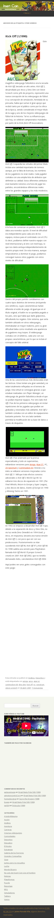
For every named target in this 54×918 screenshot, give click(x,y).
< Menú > (27, 13)
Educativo (8, 843)
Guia (6, 859)
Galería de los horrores (14, 853)
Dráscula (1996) (18, 805)
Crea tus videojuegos (13, 833)
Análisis (31, 678)
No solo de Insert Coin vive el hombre (19, 873)
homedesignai (10, 799)
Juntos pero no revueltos (14, 863)
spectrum (40, 684)
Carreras (8, 829)
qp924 (6, 805)
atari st (36, 681)
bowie (6, 802)
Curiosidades (9, 836)
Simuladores (9, 893)
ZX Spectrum (11, 467)
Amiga (32, 464)
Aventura (8, 826)
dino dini (22, 684)
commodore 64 (11, 684)
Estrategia (8, 849)
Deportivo (40, 678)
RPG (6, 889)
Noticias (7, 876)
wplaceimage (9, 792)
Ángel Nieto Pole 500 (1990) (29, 792)
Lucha (6, 866)
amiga (25, 681)
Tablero (7, 896)
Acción (7, 819)
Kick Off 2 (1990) (16, 36)
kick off (30, 684)
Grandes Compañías (13, 856)
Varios (7, 899)
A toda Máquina (10, 816)
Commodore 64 (26, 467)
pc (34, 684)
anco (31, 681)
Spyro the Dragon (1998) (29, 799)
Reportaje (8, 886)
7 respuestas (37, 688)
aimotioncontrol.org (12, 795)
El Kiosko (8, 846)
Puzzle (7, 883)
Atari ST (39, 464)
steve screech (11, 688)
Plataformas (9, 879)
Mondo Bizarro (10, 869)
